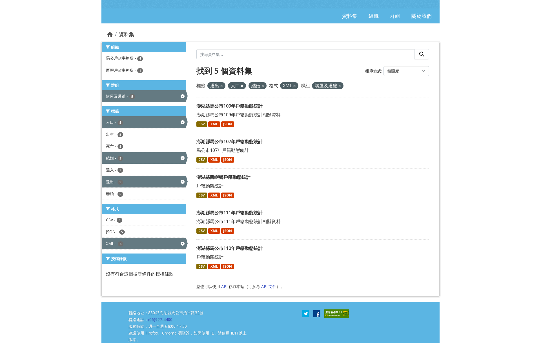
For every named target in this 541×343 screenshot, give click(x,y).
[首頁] (110, 34)
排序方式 (373, 71)
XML (214, 124)
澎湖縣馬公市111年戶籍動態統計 (229, 212)
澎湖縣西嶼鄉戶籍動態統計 (223, 177)
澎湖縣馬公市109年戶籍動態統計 (229, 106)
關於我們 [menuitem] (421, 15)
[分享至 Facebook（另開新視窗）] (317, 313)
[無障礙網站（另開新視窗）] (337, 313)
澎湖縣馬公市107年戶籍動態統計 (229, 141)
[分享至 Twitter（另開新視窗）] (306, 313)
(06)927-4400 (160, 319)
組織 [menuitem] (374, 15)
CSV (201, 124)
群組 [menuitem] (395, 15)
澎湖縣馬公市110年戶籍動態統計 (229, 248)
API (224, 286)
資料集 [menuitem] (349, 15)
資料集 (126, 34)
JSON (227, 124)
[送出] (421, 54)
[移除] (221, 86)
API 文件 (268, 286)
